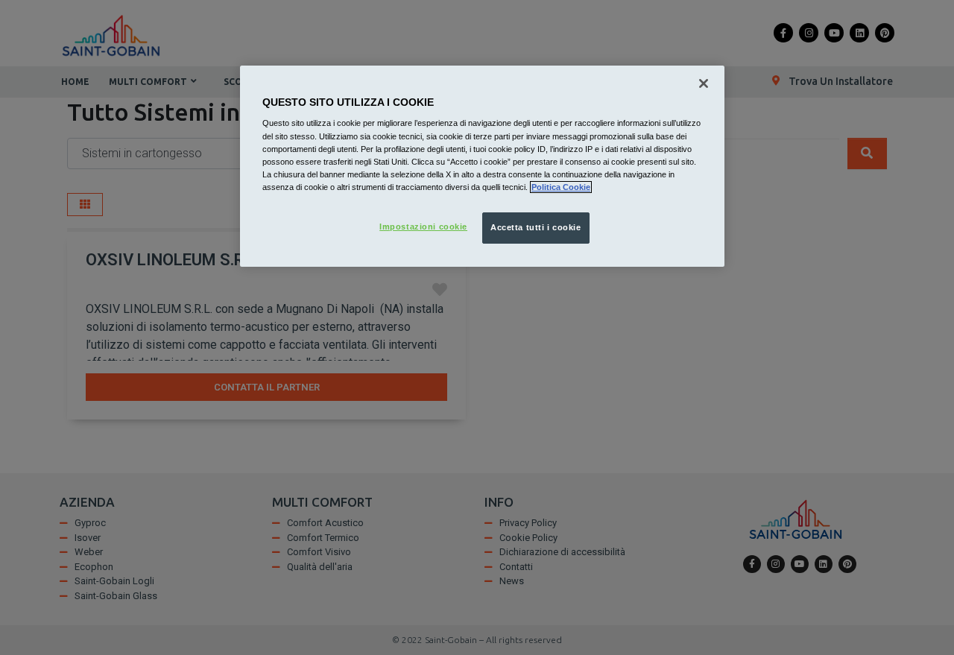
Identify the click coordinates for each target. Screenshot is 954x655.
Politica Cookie (560, 187)
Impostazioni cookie (423, 226)
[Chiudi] (703, 83)
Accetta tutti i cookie (535, 227)
